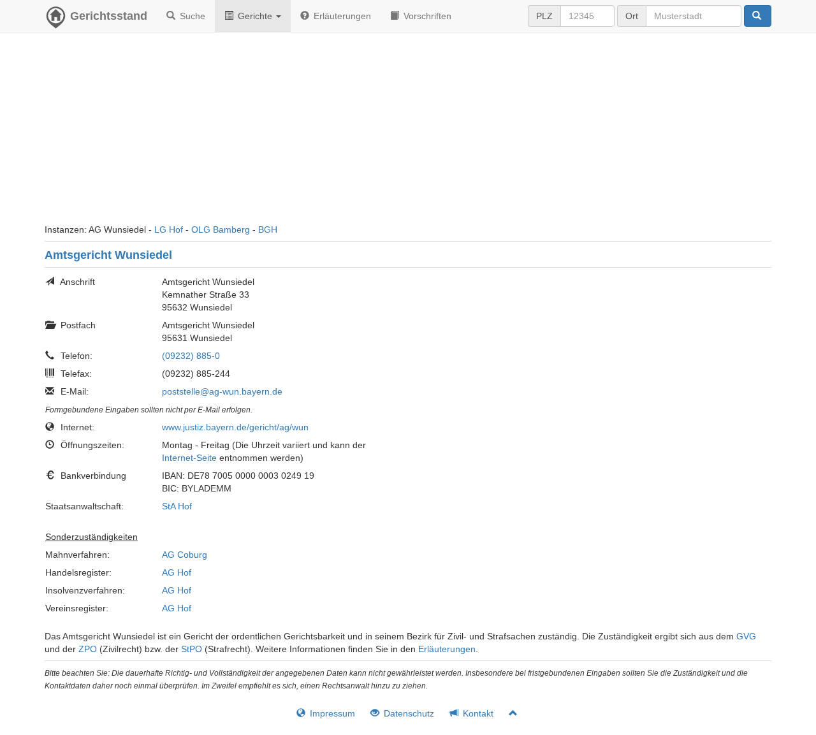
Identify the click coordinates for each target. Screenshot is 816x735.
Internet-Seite (189, 458)
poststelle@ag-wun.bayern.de (222, 391)
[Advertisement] (408, 134)
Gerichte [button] (255, 16)
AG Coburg (184, 554)
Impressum (331, 713)
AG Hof (176, 572)
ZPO (87, 649)
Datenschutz (407, 713)
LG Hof (168, 229)
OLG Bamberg (220, 229)
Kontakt (476, 713)
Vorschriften (426, 16)
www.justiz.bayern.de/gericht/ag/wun (235, 427)
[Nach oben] (508, 713)
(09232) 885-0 (191, 356)
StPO (191, 649)
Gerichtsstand (108, 16)
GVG (746, 636)
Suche (191, 16)
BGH (267, 229)
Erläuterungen (341, 16)
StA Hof (177, 506)
